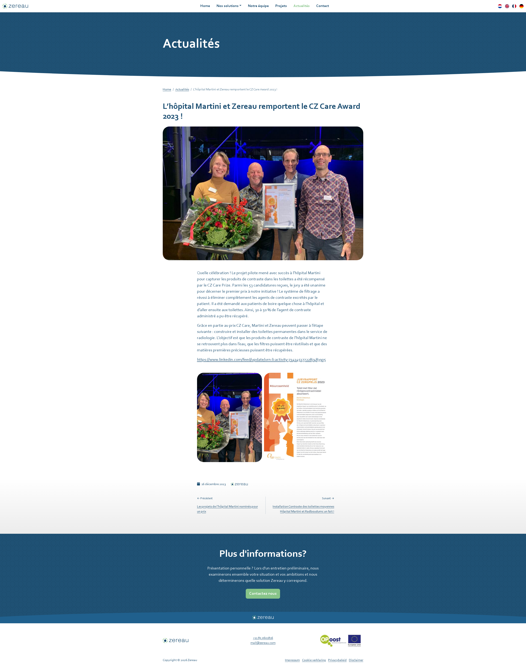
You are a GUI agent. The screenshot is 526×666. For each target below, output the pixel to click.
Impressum (292, 660)
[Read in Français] (514, 6)
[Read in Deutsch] (521, 6)
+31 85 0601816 (263, 638)
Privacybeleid (337, 660)
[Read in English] (507, 6)
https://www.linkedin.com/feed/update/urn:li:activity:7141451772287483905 (261, 360)
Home (167, 89)
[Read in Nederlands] (500, 6)
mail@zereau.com (263, 643)
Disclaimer (356, 660)
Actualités (182, 89)
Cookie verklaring (314, 660)
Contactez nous (263, 594)
